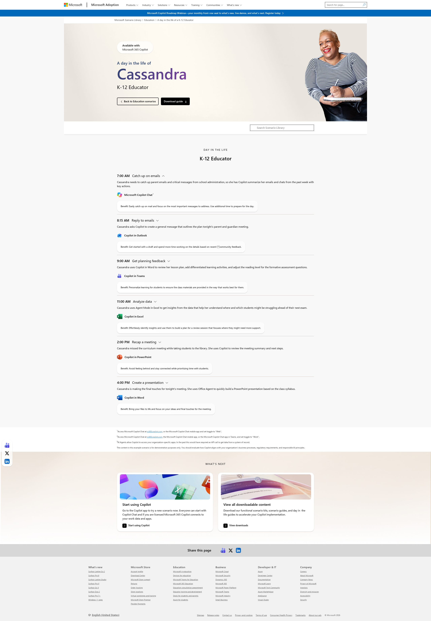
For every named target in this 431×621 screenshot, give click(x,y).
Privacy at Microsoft (308, 583)
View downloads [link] (238, 525)
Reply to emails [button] (136, 220)
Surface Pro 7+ (94, 595)
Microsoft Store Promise (141, 599)
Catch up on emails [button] (139, 175)
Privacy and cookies (244, 615)
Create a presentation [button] (140, 382)
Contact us (227, 615)
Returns (134, 583)
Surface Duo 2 (94, 591)
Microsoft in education (182, 571)
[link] (165, 487)
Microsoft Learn (264, 583)
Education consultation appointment (188, 587)
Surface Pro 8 (93, 575)
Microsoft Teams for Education (185, 579)
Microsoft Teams (222, 591)
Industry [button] (148, 5)
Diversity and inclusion (309, 591)
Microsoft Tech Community (269, 587)
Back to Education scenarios (140, 101)
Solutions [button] (164, 5)
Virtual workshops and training (143, 595)
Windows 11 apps (95, 599)
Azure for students (180, 599)
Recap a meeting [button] (137, 342)
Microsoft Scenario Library (127, 20)
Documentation (264, 579)
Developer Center (265, 575)
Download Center (138, 575)
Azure (260, 571)
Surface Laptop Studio (97, 579)
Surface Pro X (93, 583)
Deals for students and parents (185, 595)
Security (303, 599)
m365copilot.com (154, 431)
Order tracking (137, 587)
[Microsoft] (73, 5)
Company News (306, 579)
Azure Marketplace (265, 591)
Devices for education (182, 575)
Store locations (137, 591)
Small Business (222, 599)
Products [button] (132, 5)
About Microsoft (306, 575)
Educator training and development (187, 591)
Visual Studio (263, 599)
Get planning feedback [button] (141, 260)
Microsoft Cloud (222, 571)
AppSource (262, 595)
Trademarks (300, 615)
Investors (304, 587)
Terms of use (261, 615)
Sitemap (200, 615)
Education (149, 20)
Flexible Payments (138, 603)
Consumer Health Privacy (281, 615)
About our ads (315, 615)
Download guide (174, 101)
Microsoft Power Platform (226, 587)
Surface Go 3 (93, 587)
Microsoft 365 (221, 583)
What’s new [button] (234, 5)
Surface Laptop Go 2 (96, 571)
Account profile (137, 571)
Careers (303, 571)
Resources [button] (180, 5)
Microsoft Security (223, 575)
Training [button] (196, 5)
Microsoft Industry (223, 595)
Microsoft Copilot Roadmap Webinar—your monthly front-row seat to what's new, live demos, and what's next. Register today (214, 13)
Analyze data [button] (135, 301)
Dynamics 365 (221, 579)
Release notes (213, 615)
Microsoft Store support (140, 579)
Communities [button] (214, 5)
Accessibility (305, 595)
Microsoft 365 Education (183, 583)
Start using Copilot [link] (139, 525)
